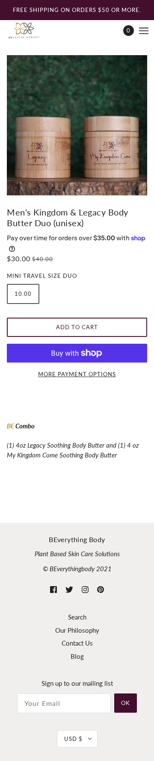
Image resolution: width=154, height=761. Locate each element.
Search (77, 617)
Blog (77, 656)
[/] (32, 30)
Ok (125, 702)
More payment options (77, 374)
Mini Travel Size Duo (42, 275)
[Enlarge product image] (77, 125)
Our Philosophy (77, 630)
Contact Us (77, 643)
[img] (53, 589)
